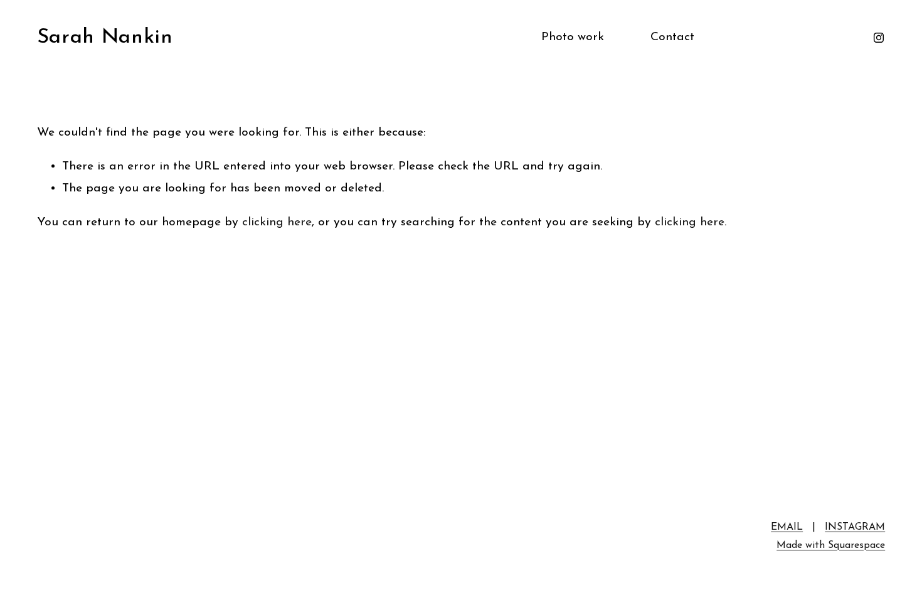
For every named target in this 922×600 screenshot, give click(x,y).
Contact (672, 37)
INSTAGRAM (855, 527)
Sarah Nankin (105, 37)
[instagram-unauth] (878, 37)
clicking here (277, 222)
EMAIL (787, 527)
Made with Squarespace (830, 545)
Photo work (572, 37)
